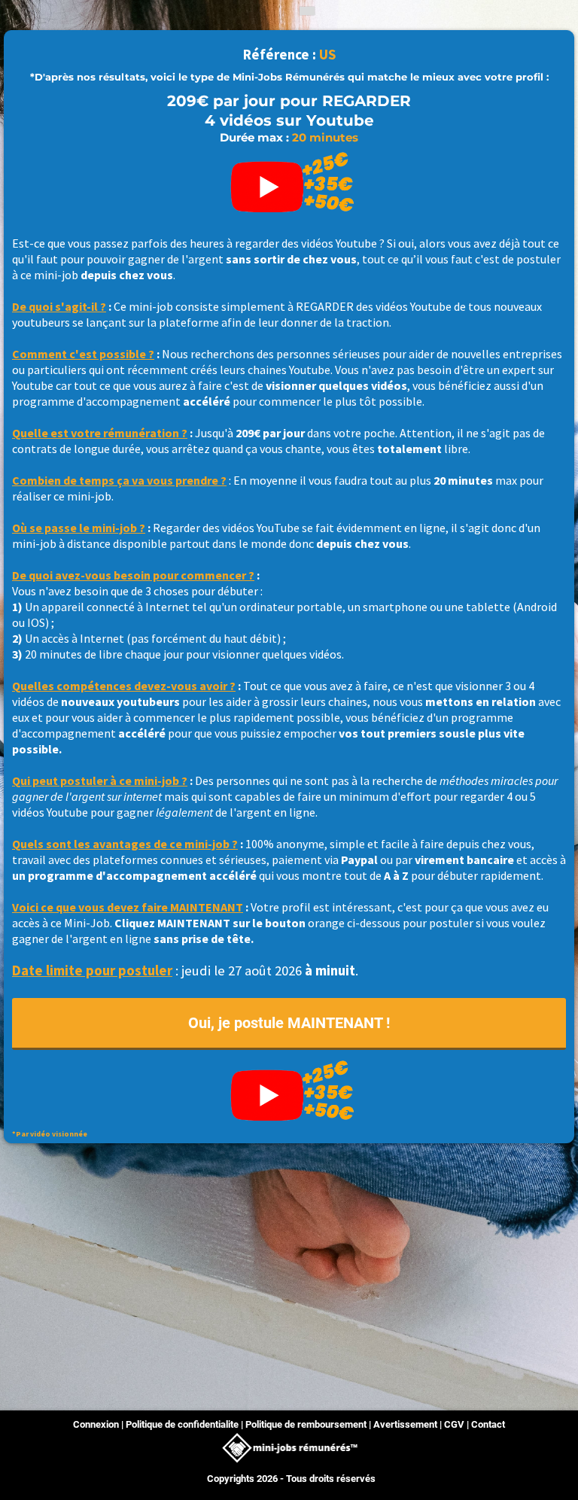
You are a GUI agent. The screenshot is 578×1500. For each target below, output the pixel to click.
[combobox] (306, 11)
